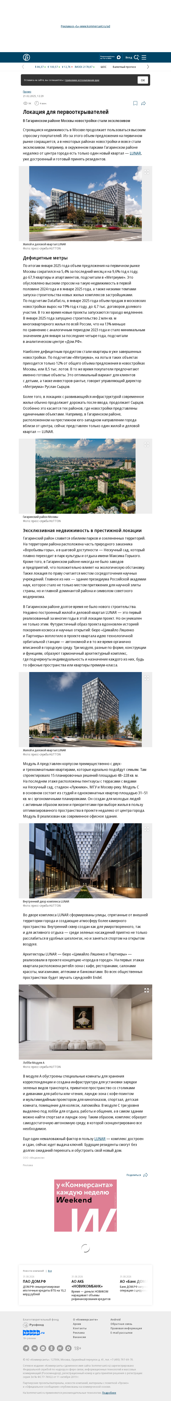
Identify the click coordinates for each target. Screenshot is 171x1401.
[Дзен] (43, 1348)
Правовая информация (126, 1328)
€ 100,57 (53, 67)
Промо (27, 91)
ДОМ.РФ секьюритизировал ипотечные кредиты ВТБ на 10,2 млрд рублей (44, 1290)
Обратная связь (121, 1324)
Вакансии (79, 1337)
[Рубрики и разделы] (144, 57)
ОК (143, 80)
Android (116, 1319)
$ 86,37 (39, 67)
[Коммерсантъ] (26, 57)
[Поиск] (136, 57)
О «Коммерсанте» (85, 1319)
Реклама (79, 1332)
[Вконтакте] (34, 1348)
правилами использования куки (82, 80)
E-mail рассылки (121, 1332)
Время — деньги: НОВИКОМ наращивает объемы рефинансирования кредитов (91, 1295)
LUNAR (135, 153)
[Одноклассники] (51, 1348)
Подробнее (109, 1393)
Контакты (80, 1328)
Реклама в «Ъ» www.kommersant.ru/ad (85, 26)
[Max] (68, 1348)
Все (50, 1270)
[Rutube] (60, 1348)
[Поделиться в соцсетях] (143, 103)
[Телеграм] (26, 1348)
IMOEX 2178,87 (83, 67)
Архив (77, 1324)
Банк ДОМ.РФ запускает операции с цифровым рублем (140, 1288)
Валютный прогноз (124, 67)
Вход (129, 57)
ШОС (104, 67)
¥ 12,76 (66, 67)
